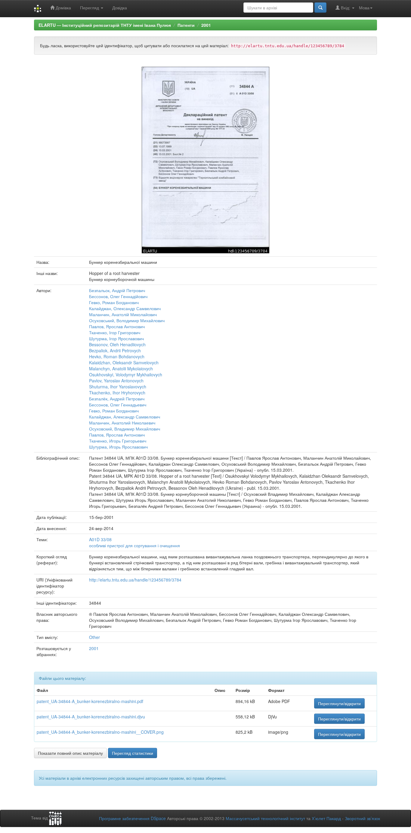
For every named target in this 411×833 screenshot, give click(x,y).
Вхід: (345, 8)
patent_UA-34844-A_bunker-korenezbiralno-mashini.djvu (91, 717)
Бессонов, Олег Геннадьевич (117, 405)
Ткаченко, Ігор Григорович (114, 332)
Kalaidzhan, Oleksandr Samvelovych (124, 362)
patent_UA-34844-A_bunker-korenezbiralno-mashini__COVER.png (100, 732)
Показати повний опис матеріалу (70, 753)
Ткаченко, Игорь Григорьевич (117, 441)
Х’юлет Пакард (326, 818)
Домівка (62, 8)
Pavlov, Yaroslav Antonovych (116, 381)
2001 (206, 25)
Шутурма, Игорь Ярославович (118, 447)
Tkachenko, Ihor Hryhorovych (117, 393)
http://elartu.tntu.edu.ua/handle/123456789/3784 (135, 580)
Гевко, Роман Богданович (114, 302)
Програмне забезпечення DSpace (132, 818)
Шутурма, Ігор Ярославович (116, 338)
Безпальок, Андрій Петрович (117, 290)
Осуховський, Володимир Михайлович (127, 320)
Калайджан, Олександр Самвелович (125, 308)
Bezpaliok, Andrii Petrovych (115, 350)
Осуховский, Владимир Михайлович (124, 429)
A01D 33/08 (100, 539)
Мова (364, 8)
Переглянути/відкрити (339, 703)
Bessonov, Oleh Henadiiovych (117, 344)
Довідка (119, 8)
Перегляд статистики (132, 753)
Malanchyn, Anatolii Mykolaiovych (121, 369)
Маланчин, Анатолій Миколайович (123, 314)
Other (94, 637)
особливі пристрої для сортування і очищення (134, 545)
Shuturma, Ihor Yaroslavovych (117, 387)
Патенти (186, 25)
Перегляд (90, 8)
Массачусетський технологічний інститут (265, 818)
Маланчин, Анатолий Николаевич (122, 423)
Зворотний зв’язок (362, 818)
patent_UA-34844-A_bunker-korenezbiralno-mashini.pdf (90, 701)
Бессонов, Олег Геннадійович (118, 296)
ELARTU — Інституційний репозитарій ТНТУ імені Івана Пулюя (105, 25)
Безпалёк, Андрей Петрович (116, 399)
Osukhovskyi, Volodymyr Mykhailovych (125, 375)
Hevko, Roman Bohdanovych (116, 356)
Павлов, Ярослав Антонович (117, 326)
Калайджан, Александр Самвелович (124, 417)
